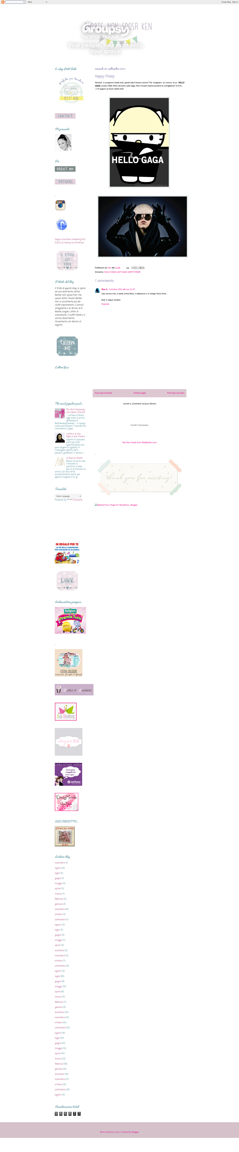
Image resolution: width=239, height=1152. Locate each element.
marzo (58, 894)
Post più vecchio (175, 393)
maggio (58, 883)
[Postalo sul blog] (135, 267)
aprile (57, 888)
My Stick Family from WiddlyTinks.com (139, 443)
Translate (77, 500)
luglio (57, 873)
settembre (60, 919)
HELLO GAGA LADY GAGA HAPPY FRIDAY (122, 272)
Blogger (135, 1132)
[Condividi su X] (138, 267)
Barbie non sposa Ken (79, 11)
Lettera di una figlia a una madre (75, 435)
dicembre (59, 950)
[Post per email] (127, 268)
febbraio (59, 899)
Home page (139, 393)
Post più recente (103, 393)
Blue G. (105, 289)
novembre (60, 863)
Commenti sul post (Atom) (144, 404)
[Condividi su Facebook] (140, 267)
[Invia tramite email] (132, 267)
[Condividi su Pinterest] (143, 267)
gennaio (58, 904)
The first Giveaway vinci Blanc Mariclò (75, 411)
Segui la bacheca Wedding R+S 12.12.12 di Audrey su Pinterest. (70, 241)
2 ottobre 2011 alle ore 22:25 (122, 289)
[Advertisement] (139, 366)
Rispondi (105, 304)
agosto (58, 868)
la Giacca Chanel (74, 458)
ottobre (58, 914)
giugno (58, 878)
